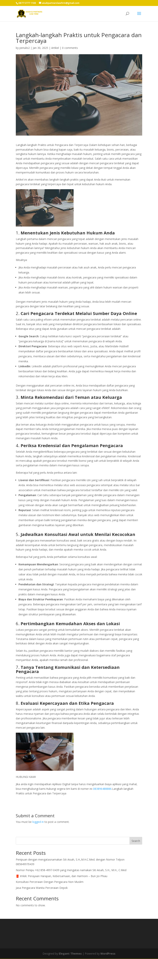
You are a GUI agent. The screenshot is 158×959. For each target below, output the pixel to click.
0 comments (70, 48)
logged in (38, 822)
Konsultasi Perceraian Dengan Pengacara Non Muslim (49, 882)
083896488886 (102, 789)
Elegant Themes (70, 953)
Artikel (55, 48)
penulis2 (24, 48)
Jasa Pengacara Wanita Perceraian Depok (42, 888)
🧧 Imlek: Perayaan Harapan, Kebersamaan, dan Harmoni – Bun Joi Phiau (61, 876)
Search (136, 841)
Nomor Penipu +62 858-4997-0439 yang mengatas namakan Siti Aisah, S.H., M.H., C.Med (71, 870)
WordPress (107, 953)
